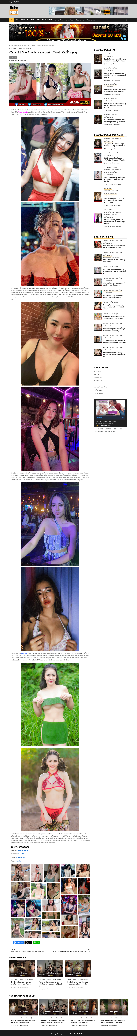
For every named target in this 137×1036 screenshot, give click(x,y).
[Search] (126, 20)
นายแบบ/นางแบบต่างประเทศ (112, 138)
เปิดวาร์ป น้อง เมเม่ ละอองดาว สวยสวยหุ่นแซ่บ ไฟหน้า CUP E (28, 950)
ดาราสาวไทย (69, 20)
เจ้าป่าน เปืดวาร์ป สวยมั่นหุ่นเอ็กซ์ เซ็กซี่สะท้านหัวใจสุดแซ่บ (114, 284)
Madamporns (22, 60)
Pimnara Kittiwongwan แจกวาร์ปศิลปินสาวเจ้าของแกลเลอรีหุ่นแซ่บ (50, 984)
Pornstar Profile (27, 20)
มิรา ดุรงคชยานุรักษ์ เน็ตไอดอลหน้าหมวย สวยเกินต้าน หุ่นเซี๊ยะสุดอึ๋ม (114, 354)
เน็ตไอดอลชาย (79, 20)
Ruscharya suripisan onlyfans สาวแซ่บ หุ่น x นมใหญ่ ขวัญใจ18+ (114, 260)
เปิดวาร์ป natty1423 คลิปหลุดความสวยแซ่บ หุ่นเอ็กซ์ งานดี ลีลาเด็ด (114, 179)
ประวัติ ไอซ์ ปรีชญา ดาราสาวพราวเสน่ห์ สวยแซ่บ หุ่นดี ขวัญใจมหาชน (114, 222)
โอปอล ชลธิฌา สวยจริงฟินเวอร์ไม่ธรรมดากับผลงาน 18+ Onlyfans (114, 341)
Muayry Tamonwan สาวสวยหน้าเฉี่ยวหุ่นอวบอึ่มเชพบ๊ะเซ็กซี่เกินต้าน (113, 307)
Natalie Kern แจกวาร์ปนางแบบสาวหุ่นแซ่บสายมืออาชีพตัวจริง (77, 983)
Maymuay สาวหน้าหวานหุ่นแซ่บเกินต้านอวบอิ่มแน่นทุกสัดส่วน (114, 317)
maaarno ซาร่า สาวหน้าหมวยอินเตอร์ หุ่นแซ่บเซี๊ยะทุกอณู (113, 296)
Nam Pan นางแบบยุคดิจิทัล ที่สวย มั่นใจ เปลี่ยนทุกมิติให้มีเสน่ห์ (114, 247)
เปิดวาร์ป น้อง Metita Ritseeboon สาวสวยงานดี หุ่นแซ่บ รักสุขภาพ (71, 950)
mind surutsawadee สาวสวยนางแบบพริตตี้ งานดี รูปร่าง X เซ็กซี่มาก (114, 271)
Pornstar (114, 167)
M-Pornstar (107, 167)
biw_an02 (21, 854)
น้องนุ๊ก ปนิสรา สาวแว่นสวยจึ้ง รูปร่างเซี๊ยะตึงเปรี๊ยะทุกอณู (114, 329)
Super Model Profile (44, 20)
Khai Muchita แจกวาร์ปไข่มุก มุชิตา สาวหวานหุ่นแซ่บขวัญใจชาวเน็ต (115, 105)
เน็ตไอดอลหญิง (90, 20)
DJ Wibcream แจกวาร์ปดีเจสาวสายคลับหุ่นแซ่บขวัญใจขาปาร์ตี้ (114, 121)
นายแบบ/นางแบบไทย (15, 48)
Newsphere (73, 1034)
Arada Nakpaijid (23, 850)
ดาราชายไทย (59, 20)
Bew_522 (18, 861)
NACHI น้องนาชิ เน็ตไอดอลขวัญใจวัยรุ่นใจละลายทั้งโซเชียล (114, 159)
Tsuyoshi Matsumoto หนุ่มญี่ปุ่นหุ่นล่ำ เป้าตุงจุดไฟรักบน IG (114, 145)
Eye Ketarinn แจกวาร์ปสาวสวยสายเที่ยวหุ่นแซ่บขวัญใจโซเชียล (21, 983)
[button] (20, 872)
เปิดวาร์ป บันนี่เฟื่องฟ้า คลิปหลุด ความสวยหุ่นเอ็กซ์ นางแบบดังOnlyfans (114, 200)
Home (16, 20)
